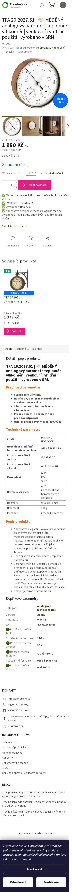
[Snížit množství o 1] (16, 187)
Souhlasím (51, 882)
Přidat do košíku (37, 185)
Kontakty (7, 758)
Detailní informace (13, 226)
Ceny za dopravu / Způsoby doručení (24, 773)
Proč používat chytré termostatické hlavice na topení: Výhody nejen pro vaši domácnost (34, 794)
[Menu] (63, 5)
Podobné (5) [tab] (22, 349)
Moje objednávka (12, 753)
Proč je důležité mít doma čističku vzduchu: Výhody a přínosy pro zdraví (33, 814)
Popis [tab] (8, 349)
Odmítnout (18, 882)
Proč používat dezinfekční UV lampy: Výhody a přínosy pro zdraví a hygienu (34, 804)
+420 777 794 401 (18, 705)
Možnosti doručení (52, 173)
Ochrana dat (9, 743)
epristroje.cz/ (16, 726)
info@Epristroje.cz (19, 699)
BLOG (5, 768)
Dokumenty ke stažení (15, 763)
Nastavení (34, 869)
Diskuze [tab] (37, 349)
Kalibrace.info (25, 833)
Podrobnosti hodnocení (50, 48)
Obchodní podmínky (14, 748)
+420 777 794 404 (18, 711)
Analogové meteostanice (46, 608)
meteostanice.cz (45, 833)
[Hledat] (42, 5)
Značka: (18, 52)
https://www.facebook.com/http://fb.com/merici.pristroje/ (39, 718)
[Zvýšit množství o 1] (16, 182)
